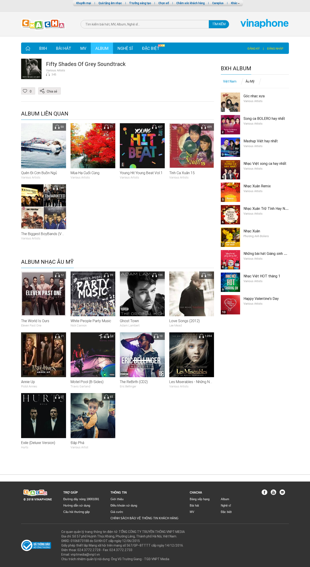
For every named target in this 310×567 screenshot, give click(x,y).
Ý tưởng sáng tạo (140, 3)
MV (83, 48)
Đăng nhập (275, 48)
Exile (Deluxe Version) (38, 442)
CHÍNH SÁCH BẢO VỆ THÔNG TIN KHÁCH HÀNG (144, 518)
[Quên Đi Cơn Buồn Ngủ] (43, 145)
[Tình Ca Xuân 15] (191, 145)
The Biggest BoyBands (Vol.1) (45, 233)
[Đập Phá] (93, 415)
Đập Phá (77, 442)
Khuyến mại (83, 3)
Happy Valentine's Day (261, 298)
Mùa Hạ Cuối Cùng (85, 173)
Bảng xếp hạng (199, 499)
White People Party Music (91, 321)
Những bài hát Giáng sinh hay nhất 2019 (275, 253)
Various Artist (79, 447)
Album (101, 48)
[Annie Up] (43, 354)
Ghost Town (129, 321)
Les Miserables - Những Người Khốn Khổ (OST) (206, 381)
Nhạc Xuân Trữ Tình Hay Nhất (267, 208)
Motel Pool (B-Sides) (87, 381)
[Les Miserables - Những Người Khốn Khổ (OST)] (191, 354)
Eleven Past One (31, 325)
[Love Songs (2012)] (191, 293)
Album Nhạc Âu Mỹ (47, 262)
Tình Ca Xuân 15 (182, 173)
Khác (234, 3)
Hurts (24, 447)
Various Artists (55, 70)
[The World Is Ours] (43, 293)
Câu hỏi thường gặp (76, 512)
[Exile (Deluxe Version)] (43, 415)
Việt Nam (229, 81)
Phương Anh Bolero (256, 236)
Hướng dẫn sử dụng (76, 505)
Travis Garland (80, 386)
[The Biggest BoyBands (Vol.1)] (43, 206)
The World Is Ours (35, 321)
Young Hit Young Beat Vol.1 (141, 173)
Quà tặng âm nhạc (110, 3)
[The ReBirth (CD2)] (142, 354)
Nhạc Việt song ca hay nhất (265, 163)
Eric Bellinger (128, 386)
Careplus (218, 3)
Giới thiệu (117, 499)
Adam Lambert (130, 325)
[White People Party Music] (93, 293)
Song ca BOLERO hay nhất (264, 118)
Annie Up (28, 381)
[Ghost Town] (142, 293)
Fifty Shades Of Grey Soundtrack (86, 64)
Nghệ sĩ (125, 48)
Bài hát (63, 48)
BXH (43, 48)
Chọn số (163, 3)
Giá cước (117, 512)
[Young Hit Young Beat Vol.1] (142, 145)
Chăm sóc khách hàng (190, 3)
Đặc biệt (151, 48)
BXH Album (236, 68)
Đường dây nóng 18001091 (81, 499)
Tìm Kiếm (219, 24)
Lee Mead (175, 325)
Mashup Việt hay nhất (261, 141)
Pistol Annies (29, 386)
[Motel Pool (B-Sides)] (93, 354)
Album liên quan (44, 114)
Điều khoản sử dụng (124, 505)
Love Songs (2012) (184, 321)
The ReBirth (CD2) (134, 381)
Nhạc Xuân (252, 231)
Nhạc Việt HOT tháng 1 (262, 276)
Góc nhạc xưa (254, 96)
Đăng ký (254, 48)
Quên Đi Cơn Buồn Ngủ (39, 173)
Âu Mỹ (250, 81)
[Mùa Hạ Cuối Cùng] (93, 145)
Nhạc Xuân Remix (257, 186)
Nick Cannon (79, 325)
